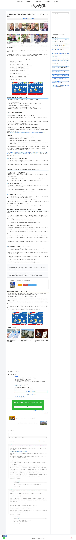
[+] (23, 437)
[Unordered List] (16, 437)
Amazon (20, 284)
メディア (9, 327)
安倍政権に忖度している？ (16, 73)
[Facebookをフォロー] (17, 397)
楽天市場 (25, 284)
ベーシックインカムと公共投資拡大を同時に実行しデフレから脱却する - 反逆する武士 (60, 55)
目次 (26, 59)
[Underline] (12, 437)
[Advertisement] (27, 357)
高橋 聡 (16, 376)
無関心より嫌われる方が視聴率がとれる (18, 70)
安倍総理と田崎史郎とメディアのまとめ (16, 79)
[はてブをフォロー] (19, 397)
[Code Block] (19, 437)
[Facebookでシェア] (4, 536)
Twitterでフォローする (31, 391)
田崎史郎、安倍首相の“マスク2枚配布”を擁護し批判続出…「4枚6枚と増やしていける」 (26, 152)
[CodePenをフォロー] (21, 397)
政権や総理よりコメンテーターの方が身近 (19, 77)
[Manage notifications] (71, 538)
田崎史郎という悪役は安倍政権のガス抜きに (19, 76)
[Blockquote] (18, 437)
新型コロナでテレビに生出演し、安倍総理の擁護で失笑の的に (22, 65)
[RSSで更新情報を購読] (25, 397)
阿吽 (18, 482)
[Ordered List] (15, 437)
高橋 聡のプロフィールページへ (20, 385)
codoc (42, 410)
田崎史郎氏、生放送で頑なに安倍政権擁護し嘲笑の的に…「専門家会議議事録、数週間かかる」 (27, 132)
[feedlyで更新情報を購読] (23, 397)
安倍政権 (14, 327)
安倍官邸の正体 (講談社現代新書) (23, 280)
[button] (68, 13)
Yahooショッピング (32, 284)
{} (22, 437)
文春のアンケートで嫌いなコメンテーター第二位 (20, 64)
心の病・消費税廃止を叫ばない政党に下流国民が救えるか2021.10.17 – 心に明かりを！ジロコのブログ (60, 77)
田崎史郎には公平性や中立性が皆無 (18, 67)
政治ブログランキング (31, 394)
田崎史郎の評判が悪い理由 (14, 62)
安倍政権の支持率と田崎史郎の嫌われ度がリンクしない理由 (20, 74)
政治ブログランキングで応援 (28, 18)
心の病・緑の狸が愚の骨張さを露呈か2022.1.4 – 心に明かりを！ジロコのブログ (60, 62)
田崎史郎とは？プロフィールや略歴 (16, 61)
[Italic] (11, 437)
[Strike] (14, 437)
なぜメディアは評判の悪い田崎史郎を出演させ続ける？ (19, 68)
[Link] (21, 437)
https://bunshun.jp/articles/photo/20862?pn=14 (18, 451)
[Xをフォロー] (15, 397)
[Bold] (9, 437)
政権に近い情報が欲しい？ (16, 71)
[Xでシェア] (2, 536)
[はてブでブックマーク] (6, 536)
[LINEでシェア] (4, 538)
